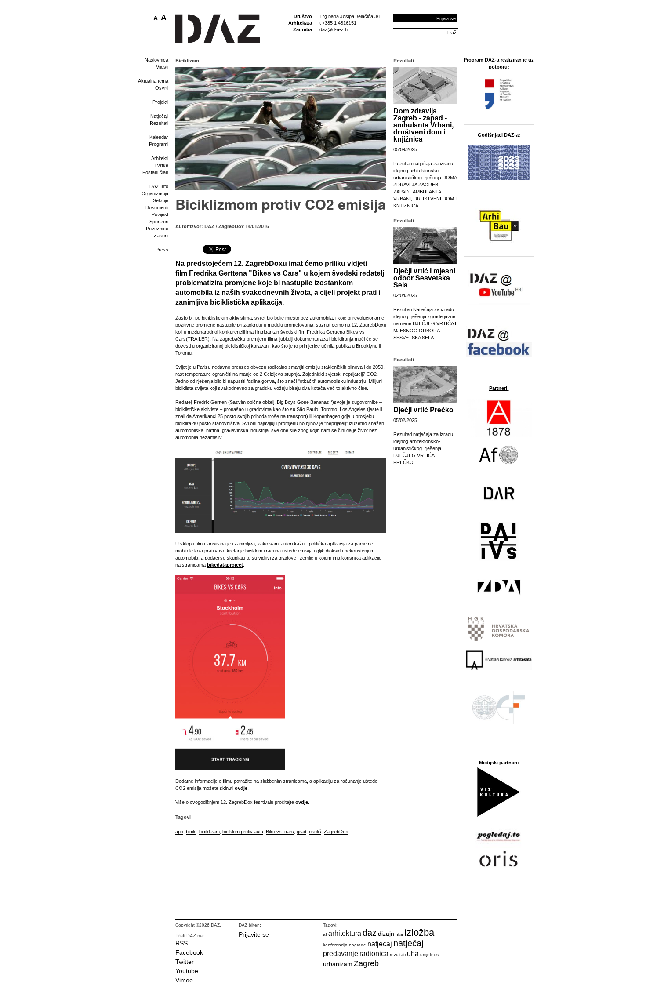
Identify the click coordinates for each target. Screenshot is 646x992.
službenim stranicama (283, 781)
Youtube (186, 970)
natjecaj (379, 944)
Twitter (184, 961)
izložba (419, 932)
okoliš (315, 831)
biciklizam (209, 831)
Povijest (160, 214)
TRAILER (198, 339)
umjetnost (430, 954)
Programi (158, 144)
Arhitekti (159, 158)
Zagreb (366, 963)
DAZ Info (158, 186)
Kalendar (158, 137)
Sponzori (158, 221)
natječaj (408, 943)
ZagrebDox (336, 831)
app (179, 831)
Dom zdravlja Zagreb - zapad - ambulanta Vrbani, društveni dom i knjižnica (423, 124)
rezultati (398, 954)
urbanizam (337, 963)
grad (301, 831)
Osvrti (161, 88)
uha (413, 953)
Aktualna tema (153, 81)
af (325, 934)
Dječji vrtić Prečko (423, 409)
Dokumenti (156, 207)
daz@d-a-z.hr (334, 29)
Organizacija (155, 193)
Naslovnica (156, 59)
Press (162, 249)
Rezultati (159, 123)
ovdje (241, 788)
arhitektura (344, 933)
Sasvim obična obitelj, (253, 402)
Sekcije (160, 200)
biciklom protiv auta (242, 831)
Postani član (155, 172)
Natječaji (159, 116)
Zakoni (161, 235)
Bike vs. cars (280, 831)
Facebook (189, 952)
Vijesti (162, 66)
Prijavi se (446, 18)
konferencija (335, 944)
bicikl (191, 831)
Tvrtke (161, 165)
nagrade (357, 944)
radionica (373, 953)
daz (370, 932)
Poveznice (157, 228)
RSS (181, 943)
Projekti (160, 102)
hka (399, 934)
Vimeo (184, 980)
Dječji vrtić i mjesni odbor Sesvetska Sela (424, 277)
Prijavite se (254, 934)
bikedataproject (225, 564)
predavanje (340, 953)
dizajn (386, 933)
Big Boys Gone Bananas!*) (305, 402)
